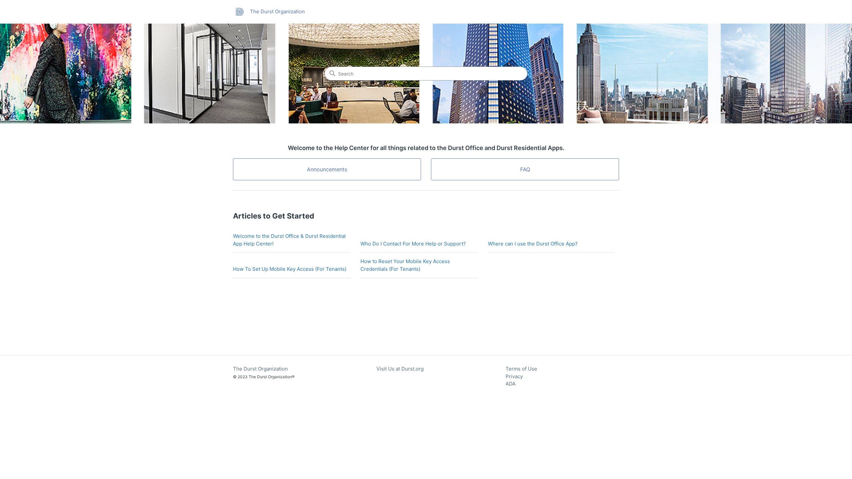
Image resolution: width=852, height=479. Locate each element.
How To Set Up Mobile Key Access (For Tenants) (289, 269)
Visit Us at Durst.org (400, 369)
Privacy (514, 376)
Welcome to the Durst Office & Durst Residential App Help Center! (289, 240)
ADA (511, 384)
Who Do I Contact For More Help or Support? (413, 243)
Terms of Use (521, 369)
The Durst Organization (260, 369)
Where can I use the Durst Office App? (533, 243)
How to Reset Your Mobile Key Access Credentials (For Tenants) (405, 265)
